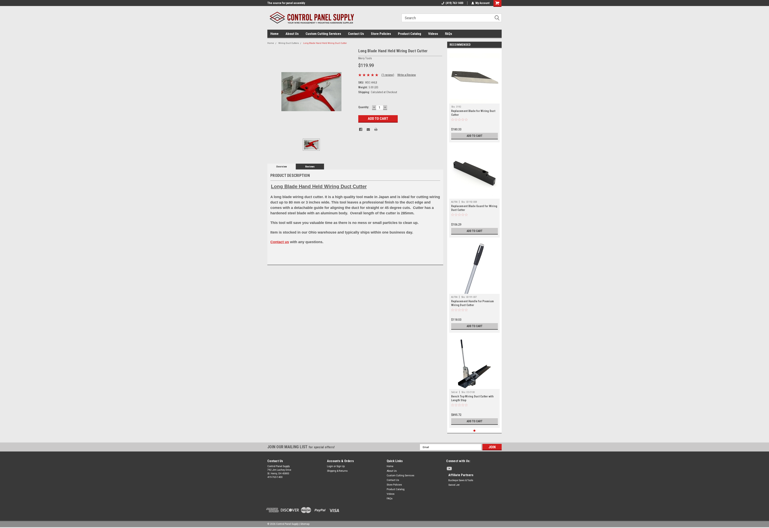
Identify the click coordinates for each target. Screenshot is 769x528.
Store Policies (381, 34)
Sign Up (340, 466)
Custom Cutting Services (323, 34)
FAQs (448, 34)
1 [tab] (474, 431)
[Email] (368, 129)
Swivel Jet (454, 485)
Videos (433, 34)
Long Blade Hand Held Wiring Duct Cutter (325, 43)
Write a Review (406, 75)
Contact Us (356, 34)
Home (274, 34)
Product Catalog (409, 34)
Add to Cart (474, 135)
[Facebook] (360, 129)
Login (330, 466)
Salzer (454, 392)
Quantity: (363, 107)
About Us (292, 34)
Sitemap (304, 524)
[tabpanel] (474, 96)
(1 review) (387, 75)
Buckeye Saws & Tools (460, 480)
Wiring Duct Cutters (288, 43)
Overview (281, 166)
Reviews (310, 166)
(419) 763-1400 (454, 3)
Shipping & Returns (337, 471)
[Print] (375, 129)
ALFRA (454, 202)
